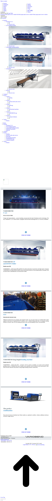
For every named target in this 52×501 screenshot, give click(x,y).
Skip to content (4, 1)
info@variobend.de (5, 439)
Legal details (25, 444)
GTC (30, 444)
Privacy (33, 444)
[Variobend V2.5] (26, 232)
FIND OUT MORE (26, 235)
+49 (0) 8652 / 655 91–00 (6, 440)
